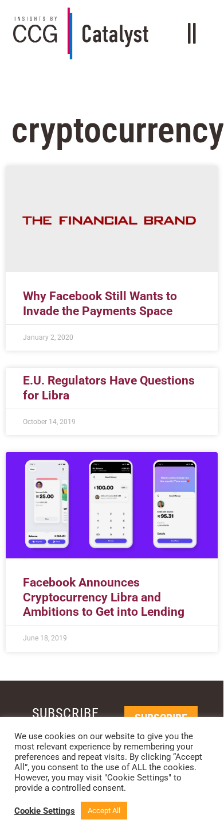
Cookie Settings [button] (44, 811)
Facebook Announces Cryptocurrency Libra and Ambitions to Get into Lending (103, 597)
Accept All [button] (104, 810)
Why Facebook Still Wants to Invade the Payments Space (100, 303)
